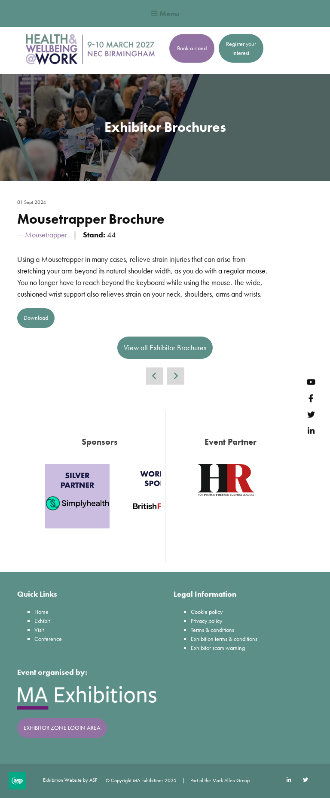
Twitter (310, 414)
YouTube (310, 381)
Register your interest (241, 48)
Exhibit (42, 621)
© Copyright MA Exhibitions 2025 (141, 780)
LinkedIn (310, 430)
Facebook (310, 398)
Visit (39, 630)
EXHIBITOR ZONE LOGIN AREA (62, 727)
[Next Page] (175, 376)
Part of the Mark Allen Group (220, 780)
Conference (48, 639)
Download (36, 318)
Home (41, 612)
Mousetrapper (46, 235)
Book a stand (192, 48)
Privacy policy (206, 621)
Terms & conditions (212, 630)
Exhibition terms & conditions (224, 639)
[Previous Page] (154, 376)
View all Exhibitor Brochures (165, 347)
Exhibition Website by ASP (70, 780)
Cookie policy (207, 612)
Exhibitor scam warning (218, 648)
